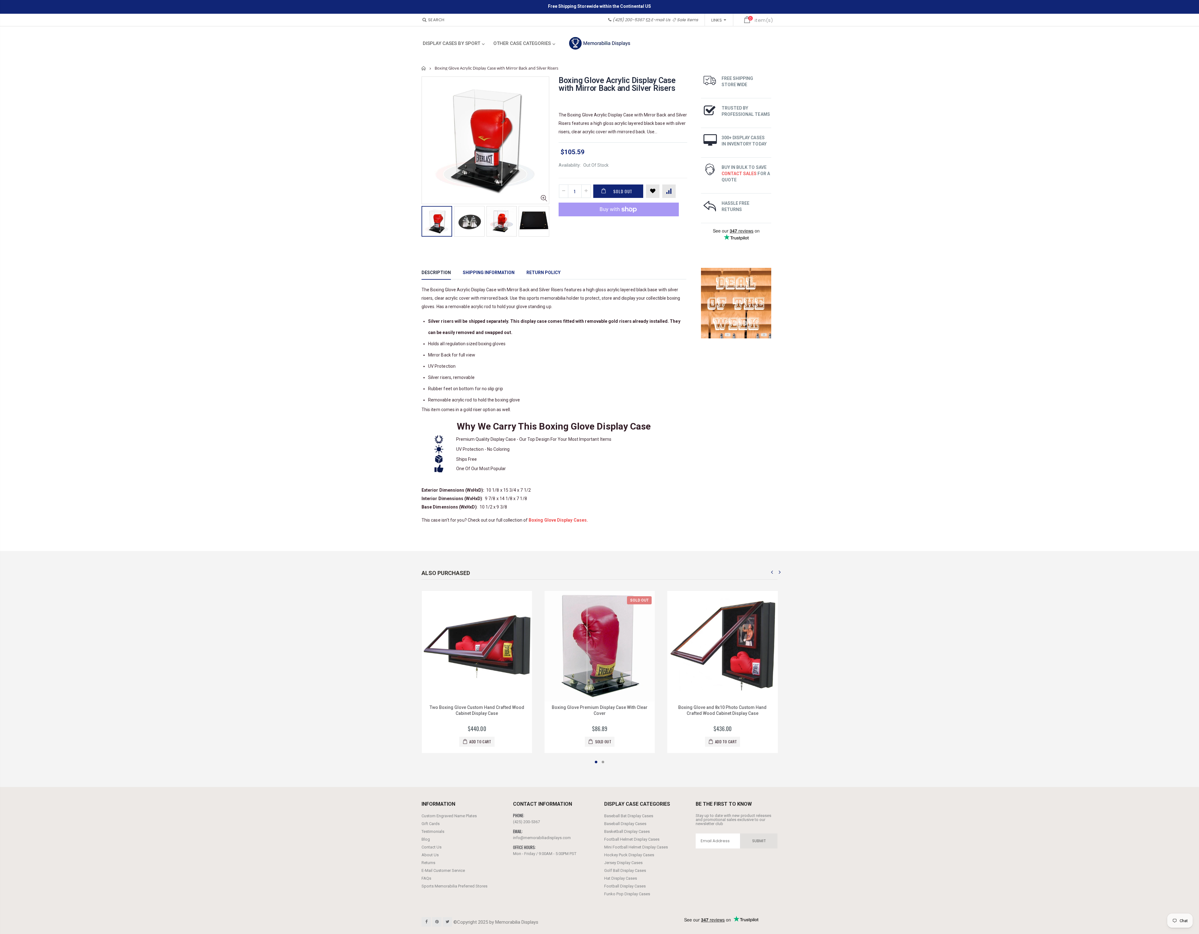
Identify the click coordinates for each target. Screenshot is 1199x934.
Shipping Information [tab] (489, 272)
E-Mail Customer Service (443, 870)
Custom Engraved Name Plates (449, 816)
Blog (426, 839)
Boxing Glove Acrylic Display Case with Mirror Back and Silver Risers (617, 84)
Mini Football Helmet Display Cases (636, 847)
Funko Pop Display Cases (627, 894)
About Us (430, 855)
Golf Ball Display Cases (625, 870)
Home (424, 68)
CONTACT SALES (739, 173)
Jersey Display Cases (623, 862)
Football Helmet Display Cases (631, 839)
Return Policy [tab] (543, 272)
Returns (428, 862)
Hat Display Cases (620, 878)
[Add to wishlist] (652, 191)
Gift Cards (431, 823)
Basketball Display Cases (627, 831)
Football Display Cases (625, 886)
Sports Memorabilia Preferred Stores (454, 886)
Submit (759, 840)
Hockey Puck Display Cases (629, 855)
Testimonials (433, 831)
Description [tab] (436, 272)
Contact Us (432, 847)
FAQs (426, 878)
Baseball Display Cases (625, 823)
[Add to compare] (669, 191)
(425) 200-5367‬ (628, 20)
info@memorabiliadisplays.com (542, 837)
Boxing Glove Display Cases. (558, 520)
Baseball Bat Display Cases (628, 816)
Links (716, 20)
